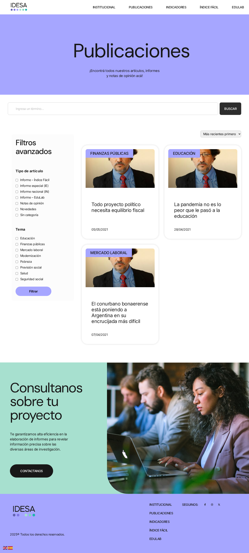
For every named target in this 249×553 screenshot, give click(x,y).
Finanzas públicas (32, 244)
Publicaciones (141, 7)
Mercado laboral (31, 249)
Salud (23, 273)
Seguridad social (31, 279)
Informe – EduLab (32, 197)
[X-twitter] (219, 504)
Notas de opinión (31, 203)
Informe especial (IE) (33, 185)
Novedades (27, 209)
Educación (27, 238)
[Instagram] (212, 504)
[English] (5, 548)
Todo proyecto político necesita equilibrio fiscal (117, 207)
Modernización (30, 255)
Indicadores (176, 7)
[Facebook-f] (205, 504)
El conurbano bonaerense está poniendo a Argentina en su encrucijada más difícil (119, 312)
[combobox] (113, 108)
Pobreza (25, 261)
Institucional (104, 7)
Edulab (238, 7)
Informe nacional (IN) (34, 191)
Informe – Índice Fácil (34, 179)
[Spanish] (10, 548)
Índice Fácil (209, 7)
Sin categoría (28, 214)
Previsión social (30, 267)
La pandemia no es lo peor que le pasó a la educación (197, 210)
